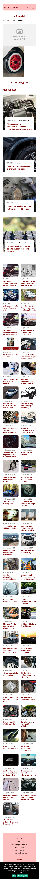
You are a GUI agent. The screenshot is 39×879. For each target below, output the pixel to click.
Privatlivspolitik (22, 876)
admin (20, 21)
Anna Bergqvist (24, 120)
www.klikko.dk (21, 853)
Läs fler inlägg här (19, 82)
